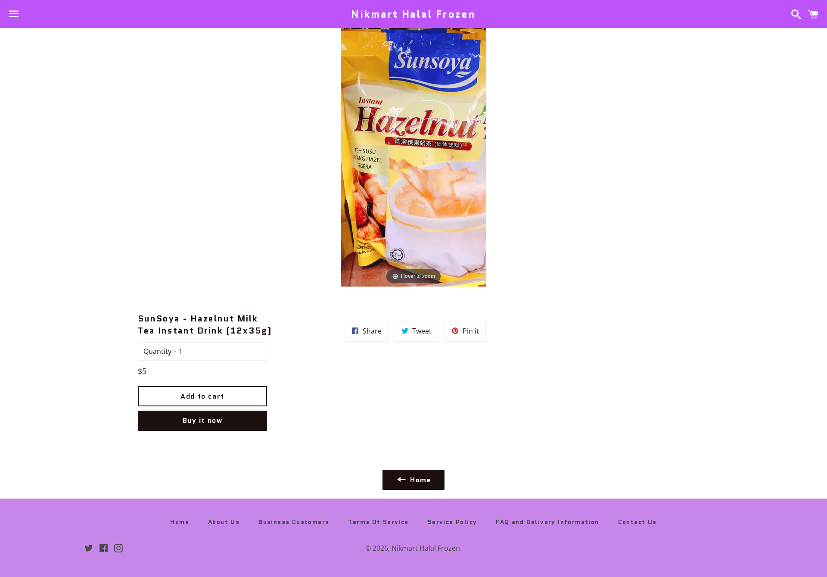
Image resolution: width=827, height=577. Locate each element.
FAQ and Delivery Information (547, 522)
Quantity (157, 351)
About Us (223, 522)
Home (179, 522)
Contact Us (637, 522)
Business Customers (293, 522)
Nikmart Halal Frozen (413, 14)
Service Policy (452, 522)
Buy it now (203, 420)
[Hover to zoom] (413, 156)
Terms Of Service (378, 522)
